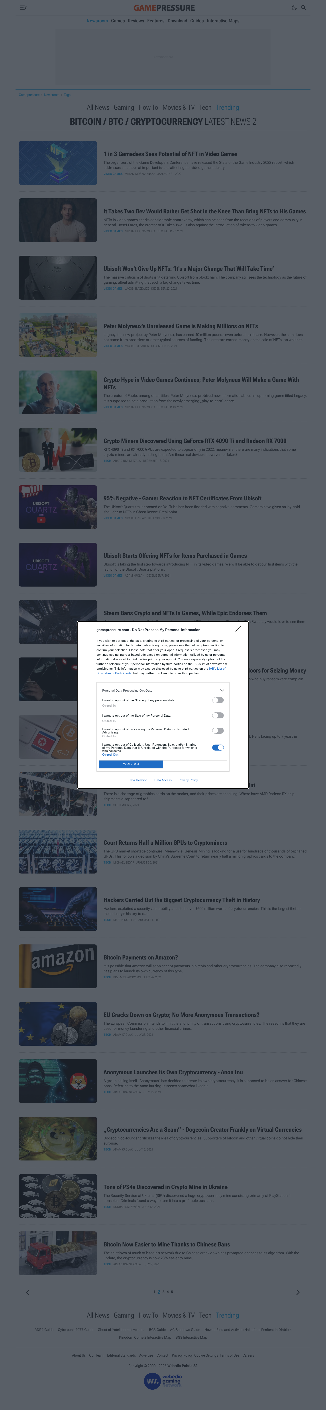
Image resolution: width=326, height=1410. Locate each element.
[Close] (240, 630)
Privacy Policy (188, 780)
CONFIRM (131, 764)
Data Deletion (137, 780)
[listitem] (163, 690)
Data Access (163, 780)
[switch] (218, 700)
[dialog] (163, 705)
